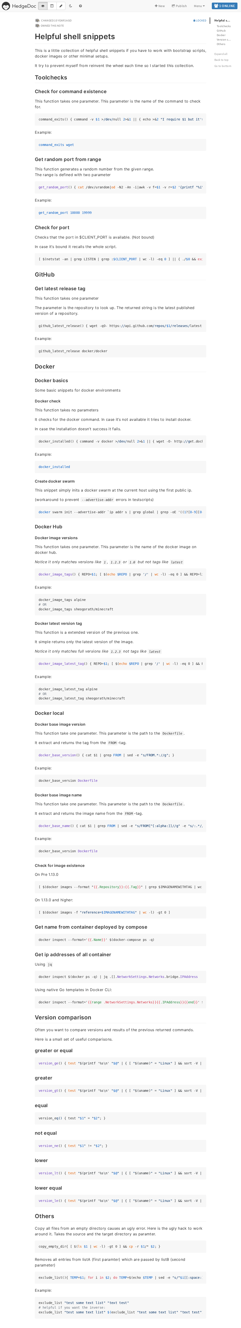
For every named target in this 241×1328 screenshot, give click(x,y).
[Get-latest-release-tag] (32, 288)
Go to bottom (222, 66)
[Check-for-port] (32, 227)
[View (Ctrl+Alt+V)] (43, 6)
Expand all (221, 54)
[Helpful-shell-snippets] (32, 35)
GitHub (221, 30)
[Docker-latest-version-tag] (32, 623)
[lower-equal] (32, 1187)
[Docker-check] (32, 401)
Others (221, 44)
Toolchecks (224, 26)
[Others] (32, 1215)
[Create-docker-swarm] (32, 481)
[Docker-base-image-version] (32, 724)
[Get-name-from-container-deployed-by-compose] (32, 926)
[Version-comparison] (32, 1017)
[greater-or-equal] (32, 1050)
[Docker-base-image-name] (32, 795)
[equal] (32, 1105)
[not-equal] (32, 1132)
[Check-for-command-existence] (32, 91)
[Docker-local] (32, 712)
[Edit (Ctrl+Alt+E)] (60, 6)
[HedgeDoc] (18, 6)
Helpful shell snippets (225, 20)
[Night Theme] (70, 6)
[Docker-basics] (32, 380)
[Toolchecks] (32, 77)
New (161, 6)
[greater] (32, 1077)
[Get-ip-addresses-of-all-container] (32, 954)
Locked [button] (201, 20)
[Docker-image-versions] (32, 537)
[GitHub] (32, 274)
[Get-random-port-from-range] (32, 159)
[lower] (32, 1160)
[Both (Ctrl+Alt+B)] (51, 6)
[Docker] (32, 366)
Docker (221, 35)
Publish (181, 6)
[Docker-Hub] (32, 526)
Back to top (221, 60)
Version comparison (226, 39)
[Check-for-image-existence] (32, 865)
